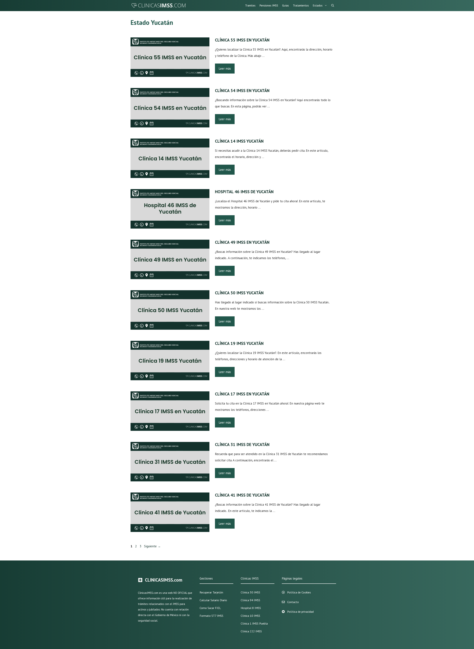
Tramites (250, 5)
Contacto (293, 602)
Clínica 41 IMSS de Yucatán (242, 495)
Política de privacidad (300, 611)
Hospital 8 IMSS (251, 608)
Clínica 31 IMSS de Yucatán (242, 444)
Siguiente (152, 546)
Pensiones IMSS (269, 5)
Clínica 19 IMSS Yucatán (239, 343)
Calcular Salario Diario (213, 600)
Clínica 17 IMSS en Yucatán (242, 394)
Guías (285, 5)
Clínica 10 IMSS (250, 616)
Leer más (225, 68)
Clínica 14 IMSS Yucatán (239, 141)
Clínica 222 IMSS (251, 631)
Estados (318, 5)
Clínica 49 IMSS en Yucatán (242, 242)
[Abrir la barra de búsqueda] (332, 5)
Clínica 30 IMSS (250, 592)
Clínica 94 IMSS (250, 600)
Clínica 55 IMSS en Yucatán (242, 40)
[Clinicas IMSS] (158, 5)
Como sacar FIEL (210, 608)
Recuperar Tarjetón (211, 592)
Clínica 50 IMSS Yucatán (239, 292)
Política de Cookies (299, 592)
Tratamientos (301, 5)
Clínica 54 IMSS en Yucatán (242, 90)
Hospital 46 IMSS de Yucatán (244, 191)
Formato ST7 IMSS (211, 616)
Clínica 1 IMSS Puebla (254, 623)
